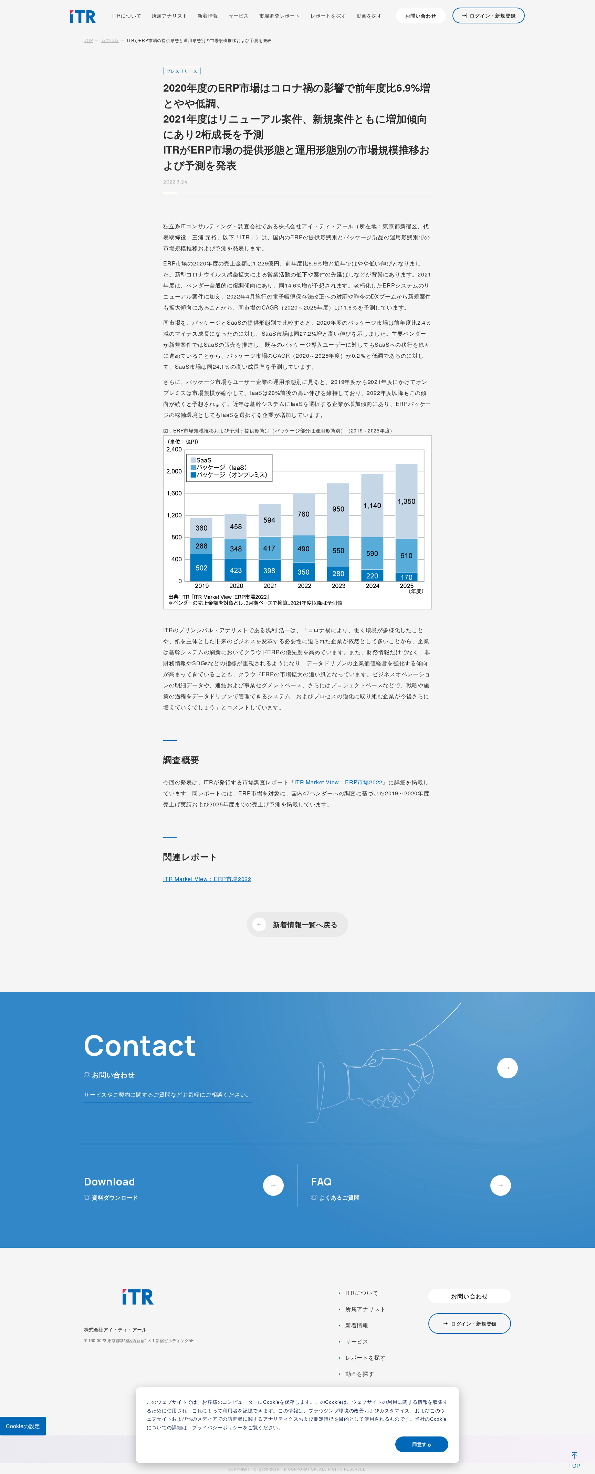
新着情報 (208, 15)
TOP (88, 40)
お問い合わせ (420, 15)
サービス (239, 15)
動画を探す (369, 15)
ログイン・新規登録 (493, 15)
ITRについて (127, 15)
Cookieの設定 (23, 1426)
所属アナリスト (170, 15)
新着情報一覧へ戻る (305, 924)
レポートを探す (328, 15)
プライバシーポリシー (217, 1427)
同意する (421, 1444)
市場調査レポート (279, 15)
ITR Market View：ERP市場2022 (338, 782)
